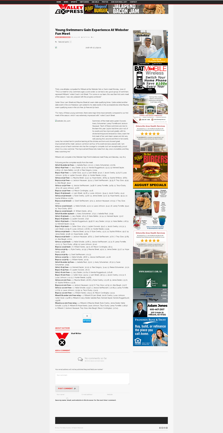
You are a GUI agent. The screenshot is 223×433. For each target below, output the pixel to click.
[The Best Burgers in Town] (150, 166)
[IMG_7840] (150, 205)
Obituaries (84, 2)
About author (62, 328)
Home (59, 2)
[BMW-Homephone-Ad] (150, 79)
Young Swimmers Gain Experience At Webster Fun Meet (92, 32)
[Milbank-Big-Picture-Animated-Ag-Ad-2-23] (150, 273)
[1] (150, 47)
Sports (74, 2)
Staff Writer (86, 37)
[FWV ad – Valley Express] (150, 108)
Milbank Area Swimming (62, 37)
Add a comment (62, 351)
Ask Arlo (95, 2)
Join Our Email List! (119, 2)
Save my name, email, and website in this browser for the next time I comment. (85, 400)
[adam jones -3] (150, 302)
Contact (133, 2)
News (66, 2)
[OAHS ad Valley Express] (150, 137)
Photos (105, 2)
